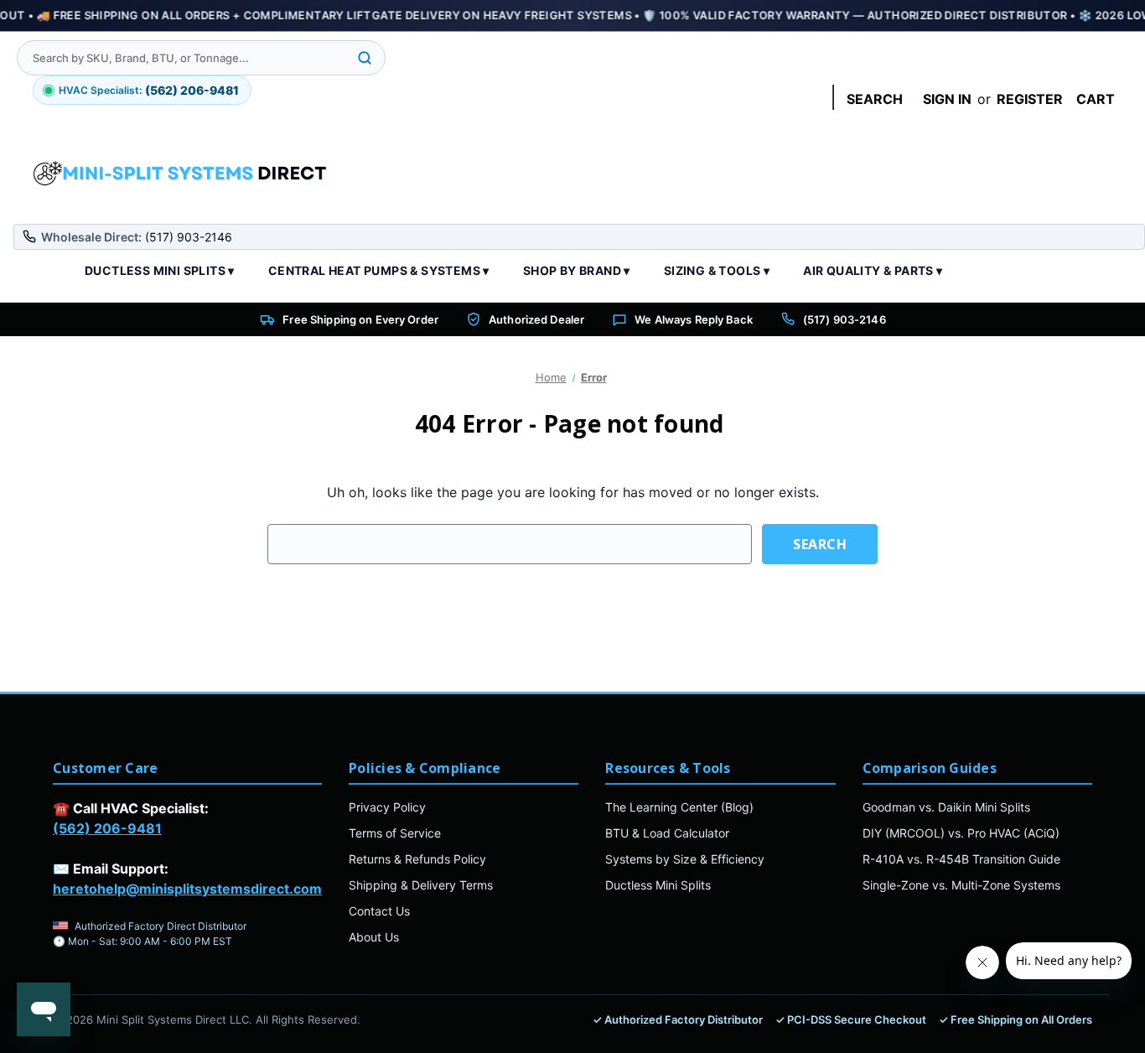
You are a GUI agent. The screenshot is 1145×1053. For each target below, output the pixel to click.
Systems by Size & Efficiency (684, 859)
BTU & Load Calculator (667, 833)
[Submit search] (365, 58)
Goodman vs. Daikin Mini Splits (946, 807)
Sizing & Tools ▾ (716, 270)
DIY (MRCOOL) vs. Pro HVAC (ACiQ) (961, 833)
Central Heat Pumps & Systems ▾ (379, 270)
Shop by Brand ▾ (576, 270)
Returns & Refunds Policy (417, 859)
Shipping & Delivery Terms (421, 885)
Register (1030, 99)
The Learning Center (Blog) (679, 807)
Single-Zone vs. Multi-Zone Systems (961, 885)
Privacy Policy (387, 807)
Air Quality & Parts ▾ (872, 270)
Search (875, 99)
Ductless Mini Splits (658, 885)
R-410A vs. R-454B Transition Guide (961, 859)
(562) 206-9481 (107, 828)
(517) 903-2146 (844, 319)
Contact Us (379, 911)
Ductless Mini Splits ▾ (160, 270)
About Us (374, 937)
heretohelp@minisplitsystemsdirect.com (187, 888)
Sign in (947, 99)
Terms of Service (395, 833)
